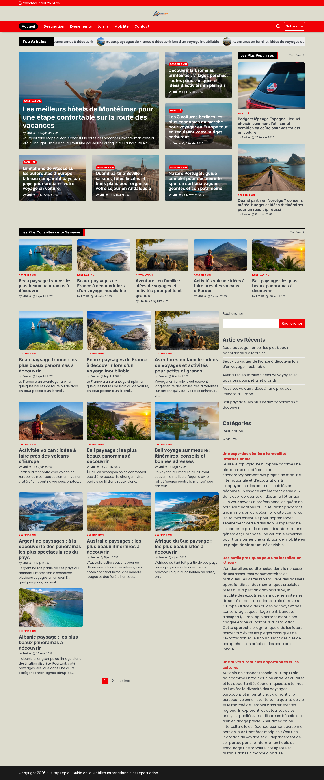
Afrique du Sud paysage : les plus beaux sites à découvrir (183, 546)
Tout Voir (295, 55)
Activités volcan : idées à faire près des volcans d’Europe (219, 285)
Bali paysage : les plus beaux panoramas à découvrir (275, 285)
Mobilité (121, 26)
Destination (54, 26)
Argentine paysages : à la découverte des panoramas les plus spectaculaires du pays (50, 549)
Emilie (246, 137)
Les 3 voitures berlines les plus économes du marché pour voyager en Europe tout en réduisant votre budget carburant (198, 126)
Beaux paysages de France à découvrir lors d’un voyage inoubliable (145, 41)
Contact (141, 26)
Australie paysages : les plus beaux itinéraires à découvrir (114, 546)
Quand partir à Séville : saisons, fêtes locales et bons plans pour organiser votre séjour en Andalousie (123, 181)
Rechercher (233, 313)
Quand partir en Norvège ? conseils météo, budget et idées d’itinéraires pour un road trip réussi (270, 205)
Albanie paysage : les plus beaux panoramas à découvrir (48, 642)
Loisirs (103, 26)
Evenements (81, 26)
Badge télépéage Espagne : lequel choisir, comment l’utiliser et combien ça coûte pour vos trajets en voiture (269, 126)
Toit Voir (296, 232)
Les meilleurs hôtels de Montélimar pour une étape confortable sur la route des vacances (88, 117)
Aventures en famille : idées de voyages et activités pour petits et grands (159, 288)
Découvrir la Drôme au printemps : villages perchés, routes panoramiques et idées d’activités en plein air (198, 78)
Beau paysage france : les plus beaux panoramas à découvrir (45, 285)
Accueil (28, 26)
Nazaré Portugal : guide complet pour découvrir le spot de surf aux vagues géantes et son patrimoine (195, 181)
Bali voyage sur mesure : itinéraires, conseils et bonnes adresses (183, 455)
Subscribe (294, 26)
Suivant (126, 680)
